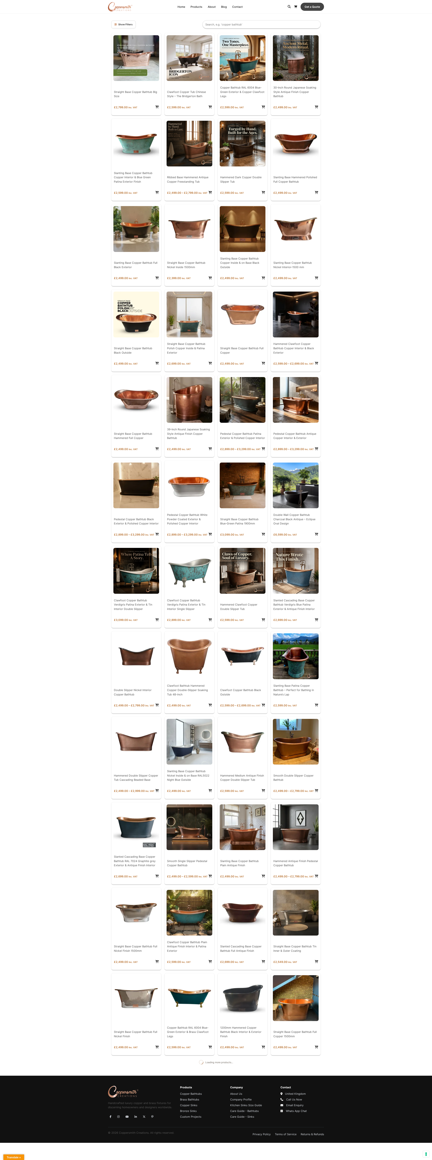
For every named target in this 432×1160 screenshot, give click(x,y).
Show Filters (125, 24)
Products (196, 6)
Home (181, 6)
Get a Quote (312, 6)
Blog (224, 6)
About (212, 6)
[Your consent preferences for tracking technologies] (426, 1154)
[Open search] (289, 6)
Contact (237, 6)
